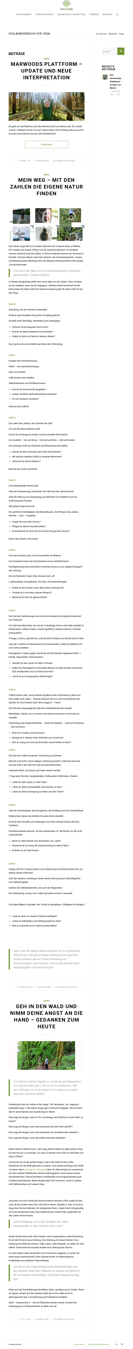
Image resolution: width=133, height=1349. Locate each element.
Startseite (112, 34)
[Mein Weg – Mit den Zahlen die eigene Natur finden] (47, 224)
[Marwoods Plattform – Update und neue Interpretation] (47, 106)
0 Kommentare (42, 161)
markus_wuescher (66, 161)
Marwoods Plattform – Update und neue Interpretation (46, 70)
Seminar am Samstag (35, 1169)
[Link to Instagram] (121, 1344)
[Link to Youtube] (116, 1344)
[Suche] (116, 14)
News (47, 59)
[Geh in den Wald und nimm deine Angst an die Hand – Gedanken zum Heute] (47, 1055)
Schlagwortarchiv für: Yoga (29, 33)
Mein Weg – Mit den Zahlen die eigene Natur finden (46, 186)
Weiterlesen (46, 144)
